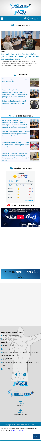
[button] (2, 18)
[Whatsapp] (35, 18)
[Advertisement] (20, 248)
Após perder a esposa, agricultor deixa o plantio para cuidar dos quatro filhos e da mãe (15, 144)
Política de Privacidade (17, 430)
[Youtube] (32, 18)
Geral (3, 51)
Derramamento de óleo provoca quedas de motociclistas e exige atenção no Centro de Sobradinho (16, 133)
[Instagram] (28, 18)
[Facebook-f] (25, 18)
